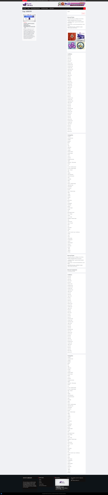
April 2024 (69, 73)
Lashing (69, 194)
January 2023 (70, 84)
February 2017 (70, 111)
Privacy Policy (41, 484)
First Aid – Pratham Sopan (72, 168)
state (68, 226)
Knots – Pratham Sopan (71, 191)
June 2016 (69, 114)
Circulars (24, 8)
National (69, 197)
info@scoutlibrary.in (75, 480)
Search (69, 11)
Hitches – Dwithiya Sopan (72, 183)
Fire (68, 165)
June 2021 (69, 315)
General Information (71, 176)
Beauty (69, 142)
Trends (69, 236)
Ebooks (69, 154)
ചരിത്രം (69, 248)
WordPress (64, 493)
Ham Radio (69, 179)
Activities (69, 136)
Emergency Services (71, 159)
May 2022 (69, 88)
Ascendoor (57, 493)
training (69, 233)
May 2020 (69, 105)
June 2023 (69, 78)
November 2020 (70, 318)
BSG (68, 144)
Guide (68, 177)
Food (68, 171)
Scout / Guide (70, 437)
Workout (69, 244)
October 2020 (70, 99)
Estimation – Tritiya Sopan (72, 162)
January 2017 (70, 113)
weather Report (70, 242)
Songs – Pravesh (70, 223)
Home (40, 479)
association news (70, 138)
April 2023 (69, 79)
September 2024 (70, 69)
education (69, 157)
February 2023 (70, 82)
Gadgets (69, 393)
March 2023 (69, 81)
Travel (68, 235)
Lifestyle (69, 195)
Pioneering (69, 204)
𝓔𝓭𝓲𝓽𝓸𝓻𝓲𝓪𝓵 (69, 156)
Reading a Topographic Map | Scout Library (74, 20)
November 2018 (70, 108)
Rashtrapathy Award (71, 212)
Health (69, 180)
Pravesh (69, 209)
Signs (68, 440)
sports (69, 224)
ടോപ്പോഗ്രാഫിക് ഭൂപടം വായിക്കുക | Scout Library (75, 18)
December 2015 (70, 120)
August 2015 (70, 123)
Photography (70, 203)
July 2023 (69, 76)
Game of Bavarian (70, 174)
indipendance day (70, 185)
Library (40, 481)
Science (69, 215)
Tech (68, 230)
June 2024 (69, 72)
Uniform (69, 241)
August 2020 (70, 102)
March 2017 (69, 110)
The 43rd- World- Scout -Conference (74, 232)
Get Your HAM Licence (42, 485)
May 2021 (69, 96)
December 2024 (70, 64)
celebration (69, 147)
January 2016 (70, 119)
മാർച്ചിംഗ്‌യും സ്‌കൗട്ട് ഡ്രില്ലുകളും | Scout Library (62, 488)
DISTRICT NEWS (70, 151)
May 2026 (69, 57)
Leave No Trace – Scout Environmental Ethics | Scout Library (44, 0)
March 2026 (70, 60)
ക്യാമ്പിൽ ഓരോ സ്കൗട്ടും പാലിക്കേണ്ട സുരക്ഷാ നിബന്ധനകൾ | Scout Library (65, 0)
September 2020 (70, 101)
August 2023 (70, 75)
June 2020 (69, 104)
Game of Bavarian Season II (35, 8)
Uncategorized (70, 239)
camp (68, 145)
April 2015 (69, 128)
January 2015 (70, 131)
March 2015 (69, 129)
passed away (70, 200)
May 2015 (69, 126)
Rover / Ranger (70, 434)
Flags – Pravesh (70, 390)
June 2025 (69, 61)
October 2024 (70, 67)
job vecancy (69, 188)
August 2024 (70, 70)
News (28, 8)
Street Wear (70, 227)
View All (68, 477)
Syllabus (69, 229)
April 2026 (69, 58)
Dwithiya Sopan (70, 153)
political (69, 206)
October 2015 (70, 122)
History (69, 182)
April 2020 (69, 107)
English (69, 160)
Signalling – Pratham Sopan (72, 218)
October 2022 (70, 85)
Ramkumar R (26, 29)
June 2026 (69, 55)
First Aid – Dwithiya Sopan (72, 166)
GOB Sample (52, 8)
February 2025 (70, 63)
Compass (69, 150)
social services (70, 221)
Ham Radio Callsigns (44, 8)
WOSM (69, 247)
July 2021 (69, 93)
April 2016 (69, 117)
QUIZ (68, 210)
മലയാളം (69, 251)
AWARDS (69, 139)
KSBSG (69, 192)
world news (69, 245)
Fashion (69, 163)
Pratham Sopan (70, 207)
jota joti (69, 189)
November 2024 (70, 66)
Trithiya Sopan (70, 238)
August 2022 (70, 87)
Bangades (69, 141)
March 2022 (70, 312)
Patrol (68, 201)
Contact (40, 482)
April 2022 (69, 90)
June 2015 (69, 125)
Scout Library (49, 493)
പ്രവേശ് (69, 250)
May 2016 (69, 116)
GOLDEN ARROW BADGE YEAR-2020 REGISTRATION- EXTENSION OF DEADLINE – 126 (29, 25)
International (70, 186)
